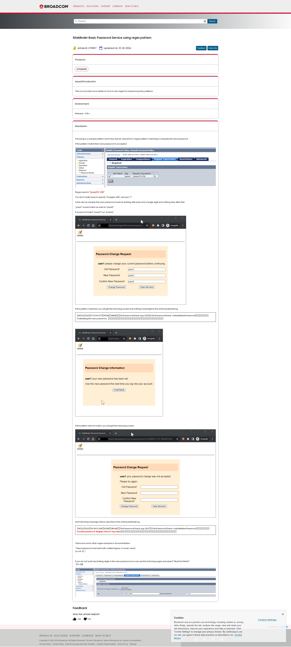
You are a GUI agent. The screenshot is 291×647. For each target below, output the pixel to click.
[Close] (283, 614)
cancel (204, 21)
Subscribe (212, 48)
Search (212, 21)
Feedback (201, 48)
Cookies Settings (267, 619)
